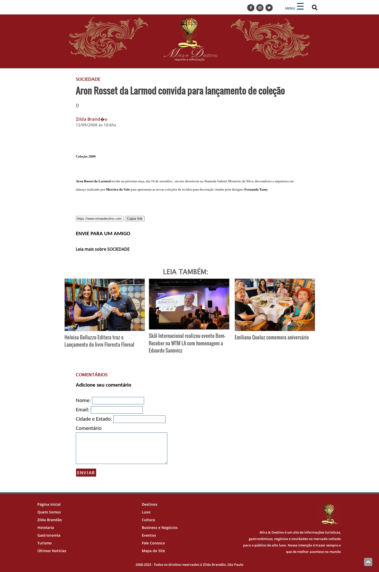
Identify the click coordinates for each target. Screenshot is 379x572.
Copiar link (135, 218)
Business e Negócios (160, 527)
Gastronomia (48, 535)
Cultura (148, 519)
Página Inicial (49, 504)
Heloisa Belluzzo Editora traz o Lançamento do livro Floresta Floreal (99, 340)
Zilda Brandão (49, 519)
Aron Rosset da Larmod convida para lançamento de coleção (180, 90)
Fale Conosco (153, 543)
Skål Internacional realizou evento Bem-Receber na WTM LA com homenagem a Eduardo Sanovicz (187, 343)
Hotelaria (45, 527)
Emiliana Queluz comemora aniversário (272, 337)
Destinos (149, 504)
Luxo (146, 512)
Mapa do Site (153, 550)
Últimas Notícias (51, 550)
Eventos (149, 535)
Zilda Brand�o (91, 119)
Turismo (44, 543)
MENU (290, 8)
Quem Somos (49, 512)
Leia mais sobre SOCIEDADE (103, 249)
